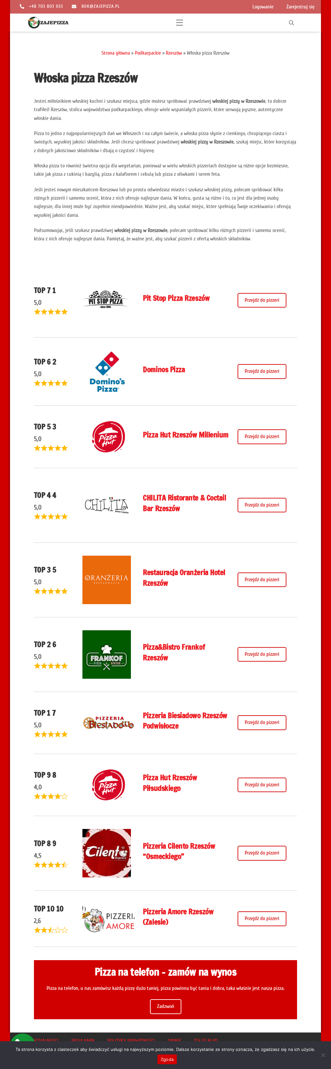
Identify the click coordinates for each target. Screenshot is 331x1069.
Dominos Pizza (164, 369)
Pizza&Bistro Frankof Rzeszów (174, 652)
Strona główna (115, 53)
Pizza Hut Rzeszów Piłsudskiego (170, 782)
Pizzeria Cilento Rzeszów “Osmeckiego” (179, 851)
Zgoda (167, 1059)
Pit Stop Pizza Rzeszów (176, 298)
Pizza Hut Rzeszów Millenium (185, 434)
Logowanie (262, 7)
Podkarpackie (148, 53)
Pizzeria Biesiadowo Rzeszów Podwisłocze (185, 720)
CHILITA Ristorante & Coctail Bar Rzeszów (184, 502)
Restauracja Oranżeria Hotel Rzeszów (184, 577)
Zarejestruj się (300, 7)
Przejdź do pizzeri (262, 300)
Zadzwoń (165, 1006)
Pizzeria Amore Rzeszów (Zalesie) (178, 916)
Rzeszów (174, 53)
